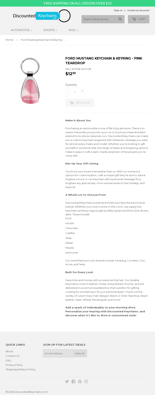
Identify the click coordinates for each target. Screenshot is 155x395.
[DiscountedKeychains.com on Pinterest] (80, 382)
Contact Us (12, 355)
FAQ (8, 360)
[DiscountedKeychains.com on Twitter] (67, 382)
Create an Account (138, 10)
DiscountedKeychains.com (31, 391)
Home (9, 39)
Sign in (118, 10)
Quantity (71, 84)
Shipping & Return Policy (21, 369)
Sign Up (80, 353)
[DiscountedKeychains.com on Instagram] (86, 382)
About (9, 351)
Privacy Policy (14, 364)
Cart (141, 19)
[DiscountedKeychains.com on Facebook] (73, 382)
